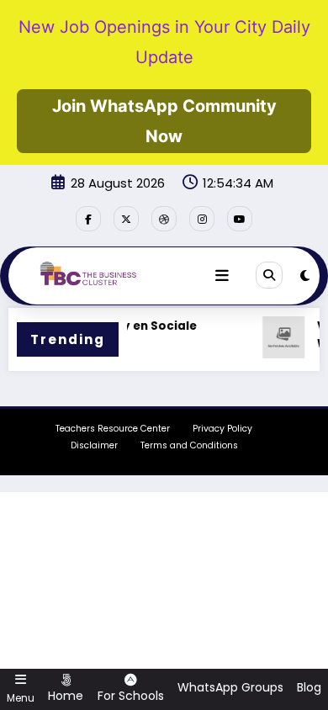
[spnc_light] (304, 275)
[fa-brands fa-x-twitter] (126, 218)
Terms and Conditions (189, 445)
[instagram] (201, 218)
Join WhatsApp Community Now (164, 121)
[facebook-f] (88, 218)
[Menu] (222, 276)
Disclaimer (94, 445)
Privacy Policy (222, 428)
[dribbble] (164, 218)
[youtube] (239, 218)
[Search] (269, 275)
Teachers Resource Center (113, 428)
